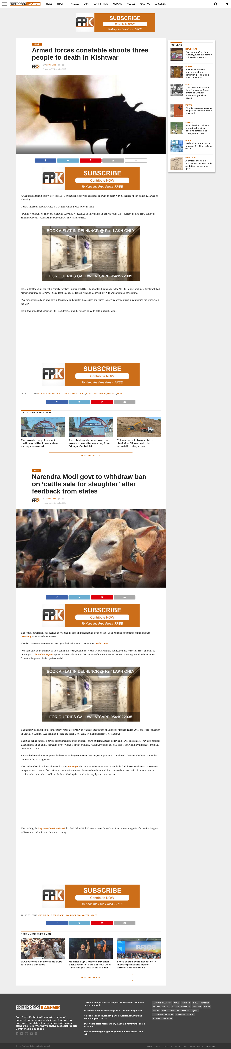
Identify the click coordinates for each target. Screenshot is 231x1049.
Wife (119, 393)
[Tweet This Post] (68, 159)
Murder (111, 393)
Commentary (101, 4)
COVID (207, 1007)
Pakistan (197, 1007)
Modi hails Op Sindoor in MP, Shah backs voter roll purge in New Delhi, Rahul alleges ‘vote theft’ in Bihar (90, 964)
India (195, 1003)
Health (156, 1011)
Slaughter (83, 915)
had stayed (73, 766)
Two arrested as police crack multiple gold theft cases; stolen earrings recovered (40, 443)
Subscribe (160, 4)
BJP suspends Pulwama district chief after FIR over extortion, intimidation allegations (135, 443)
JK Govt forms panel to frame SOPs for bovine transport (41, 963)
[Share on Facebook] (45, 159)
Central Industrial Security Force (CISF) (61, 393)
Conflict (205, 1003)
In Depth (61, 4)
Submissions (181, 1046)
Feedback (58, 915)
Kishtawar (100, 393)
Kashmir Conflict (161, 1007)
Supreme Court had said (51, 828)
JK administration (184, 1015)
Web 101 (130, 4)
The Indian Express (43, 654)
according (26, 636)
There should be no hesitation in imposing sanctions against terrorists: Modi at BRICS (136, 964)
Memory (117, 4)
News (49, 4)
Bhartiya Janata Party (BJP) (184, 1011)
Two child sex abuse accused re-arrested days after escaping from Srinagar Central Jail (89, 443)
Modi (73, 915)
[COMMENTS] (136, 159)
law (67, 915)
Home (149, 1046)
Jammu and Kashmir (162, 1003)
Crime (89, 393)
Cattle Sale (45, 915)
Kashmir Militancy (181, 1007)
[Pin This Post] (91, 159)
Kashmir (186, 1003)
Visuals (75, 4)
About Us (145, 4)
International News (162, 1019)
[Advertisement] (91, 338)
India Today (102, 643)
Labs (86, 4)
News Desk (51, 64)
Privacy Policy (196, 1046)
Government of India (163, 1015)
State (93, 915)
